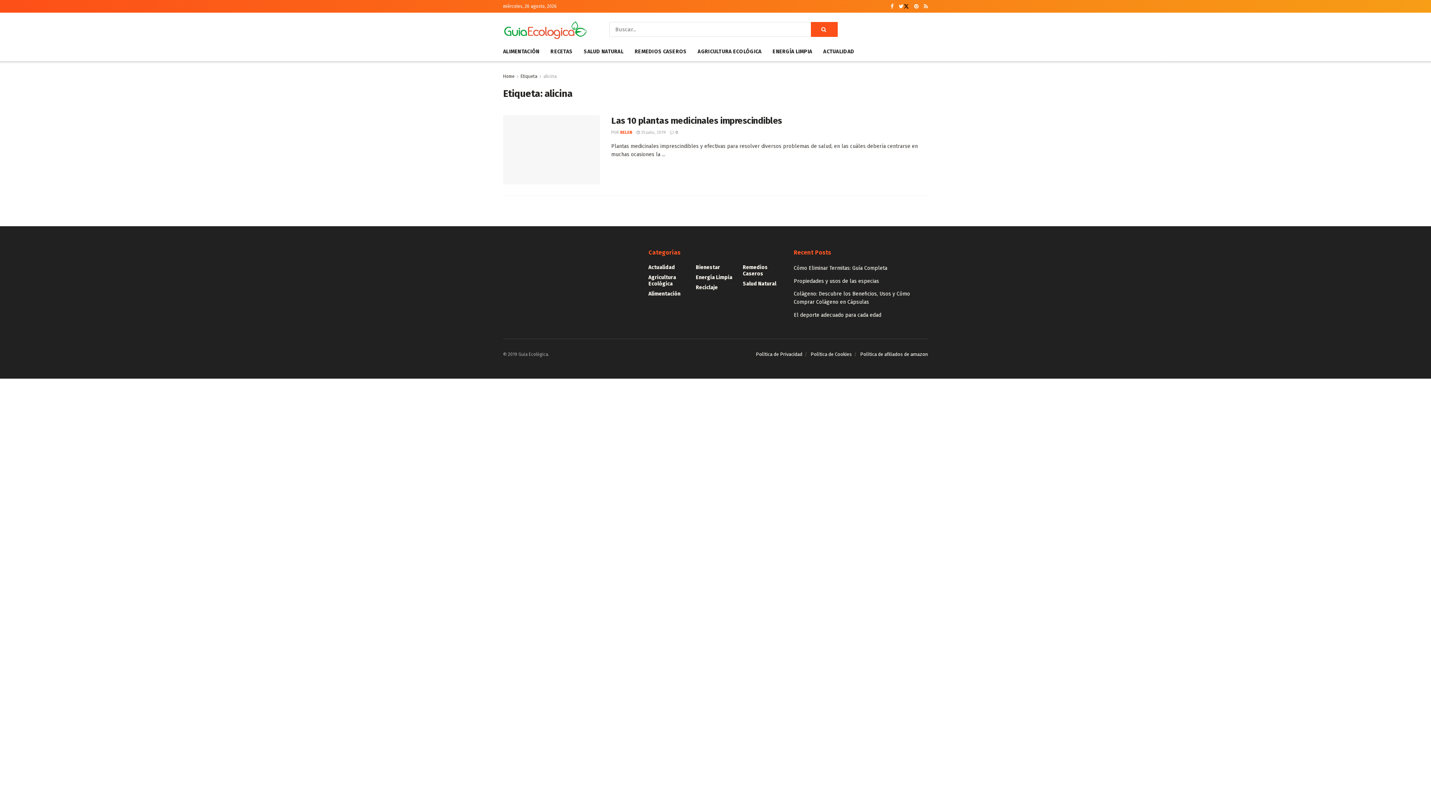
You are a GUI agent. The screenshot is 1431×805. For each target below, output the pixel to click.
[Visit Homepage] (545, 29)
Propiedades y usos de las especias (836, 281)
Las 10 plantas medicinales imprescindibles (696, 121)
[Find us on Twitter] (904, 6)
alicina (550, 76)
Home (509, 76)
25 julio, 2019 (653, 132)
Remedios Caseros (660, 51)
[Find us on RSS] (926, 6)
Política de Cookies (831, 354)
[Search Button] (824, 29)
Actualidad (838, 51)
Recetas (561, 51)
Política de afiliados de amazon (894, 354)
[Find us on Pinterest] (916, 6)
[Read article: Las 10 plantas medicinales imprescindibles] (551, 149)
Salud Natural (603, 51)
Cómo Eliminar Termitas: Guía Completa (840, 268)
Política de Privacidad (779, 354)
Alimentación (521, 51)
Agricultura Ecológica (729, 51)
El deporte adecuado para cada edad (837, 315)
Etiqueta (529, 76)
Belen (626, 132)
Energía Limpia (792, 51)
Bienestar (708, 267)
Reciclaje (707, 287)
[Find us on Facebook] (892, 6)
